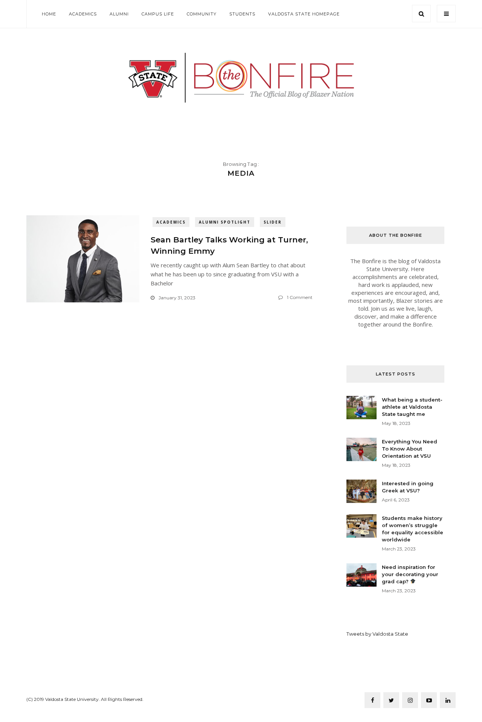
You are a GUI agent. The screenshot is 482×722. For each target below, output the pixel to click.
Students (242, 14)
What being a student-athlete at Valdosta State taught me (412, 407)
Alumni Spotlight (224, 222)
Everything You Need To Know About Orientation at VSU (409, 448)
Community (202, 14)
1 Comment (300, 297)
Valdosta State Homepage (304, 14)
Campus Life (158, 14)
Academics (83, 14)
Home (49, 14)
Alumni (119, 14)
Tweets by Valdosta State (377, 634)
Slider (273, 222)
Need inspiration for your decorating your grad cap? (410, 574)
